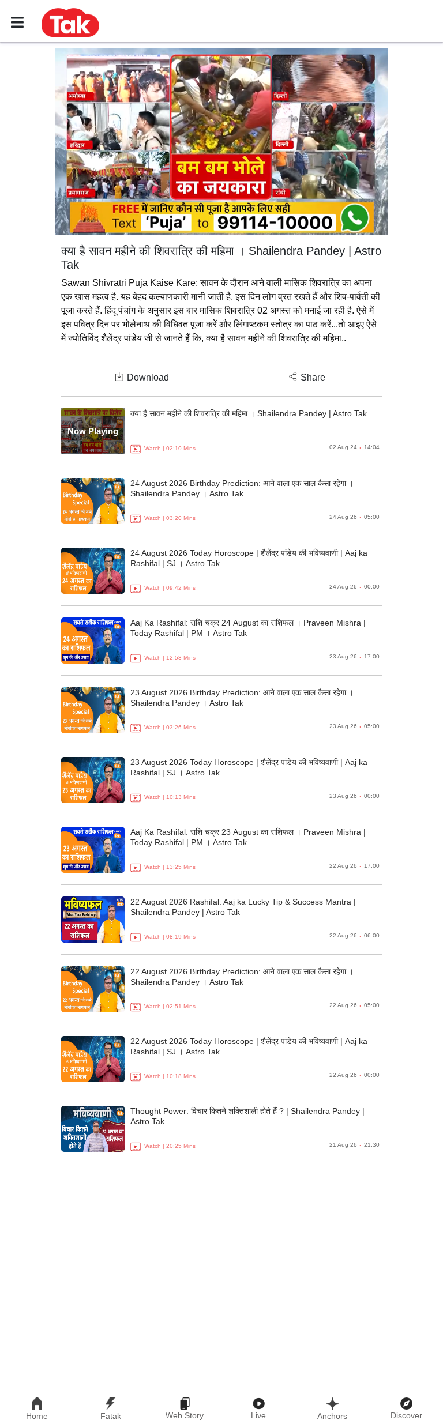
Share (313, 377)
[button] (70, 22)
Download (148, 377)
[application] (221, 141)
